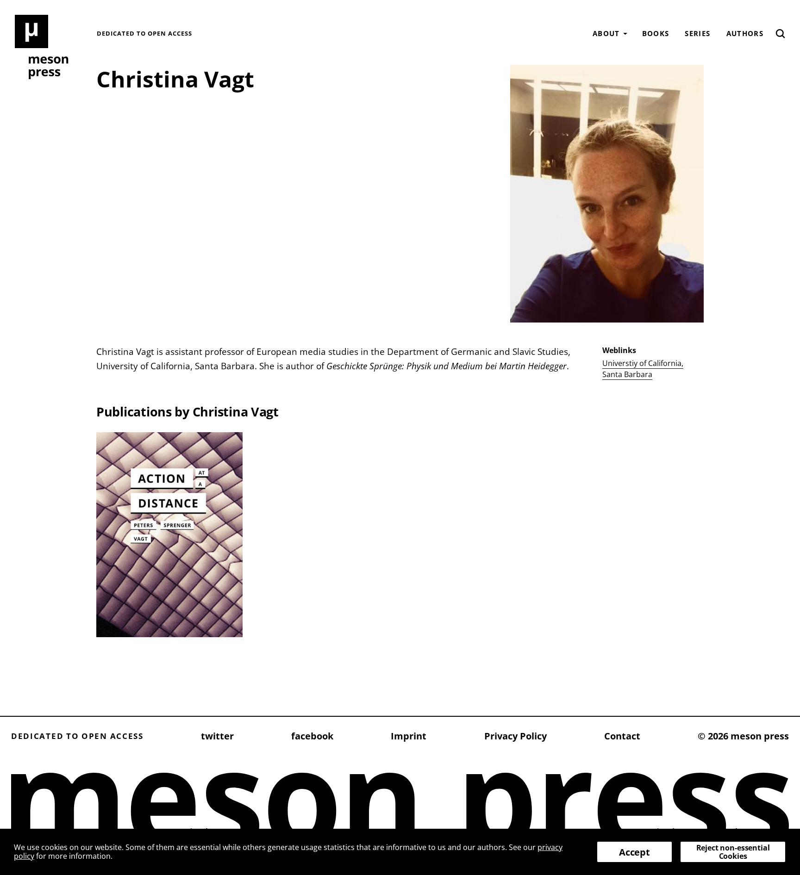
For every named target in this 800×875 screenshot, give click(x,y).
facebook (312, 736)
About (606, 33)
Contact (622, 736)
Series (697, 33)
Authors (744, 33)
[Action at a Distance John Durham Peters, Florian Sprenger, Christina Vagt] (169, 534)
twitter (217, 736)
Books (655, 33)
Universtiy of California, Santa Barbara (642, 368)
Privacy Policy (515, 736)
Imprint (408, 736)
